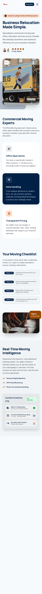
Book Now (29, 4)
